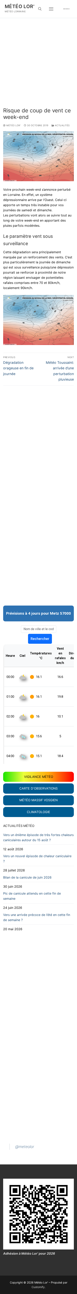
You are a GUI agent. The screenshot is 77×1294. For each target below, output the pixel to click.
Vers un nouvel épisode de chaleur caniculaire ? (37, 858)
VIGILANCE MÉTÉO (38, 777)
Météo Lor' (19, 6)
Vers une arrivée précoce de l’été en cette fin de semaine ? (36, 917)
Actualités (62, 125)
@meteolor (24, 1146)
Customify (38, 1287)
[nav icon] (51, 9)
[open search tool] (40, 9)
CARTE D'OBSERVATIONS (38, 788)
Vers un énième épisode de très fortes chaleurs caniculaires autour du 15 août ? (38, 837)
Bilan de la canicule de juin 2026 (27, 877)
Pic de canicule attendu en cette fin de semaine (32, 896)
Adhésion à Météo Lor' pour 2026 (29, 1253)
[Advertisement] (38, 66)
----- (66, 8)
